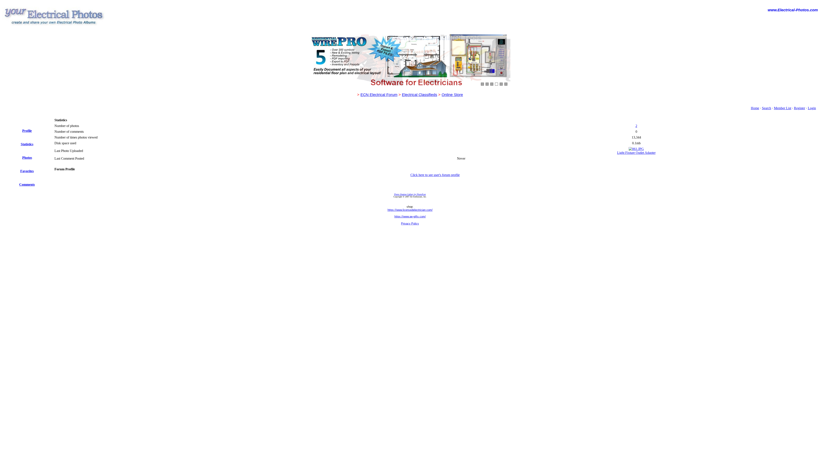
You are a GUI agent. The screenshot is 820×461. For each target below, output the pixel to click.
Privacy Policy (410, 223)
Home (755, 108)
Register (799, 108)
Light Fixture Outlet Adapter (636, 153)
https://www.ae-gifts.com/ (410, 216)
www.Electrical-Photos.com (793, 10)
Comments (27, 184)
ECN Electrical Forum (378, 95)
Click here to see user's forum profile (435, 175)
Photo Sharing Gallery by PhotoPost (410, 194)
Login (812, 108)
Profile (27, 131)
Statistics (27, 144)
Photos (27, 157)
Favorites (27, 171)
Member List (782, 108)
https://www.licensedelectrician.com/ (410, 210)
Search (766, 108)
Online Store (452, 95)
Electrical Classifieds (419, 95)
